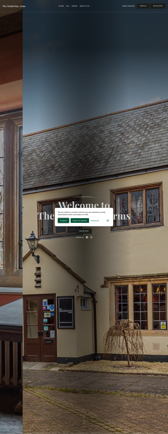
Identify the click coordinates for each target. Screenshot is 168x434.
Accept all (63, 220)
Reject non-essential (80, 220)
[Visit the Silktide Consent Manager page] (107, 220)
